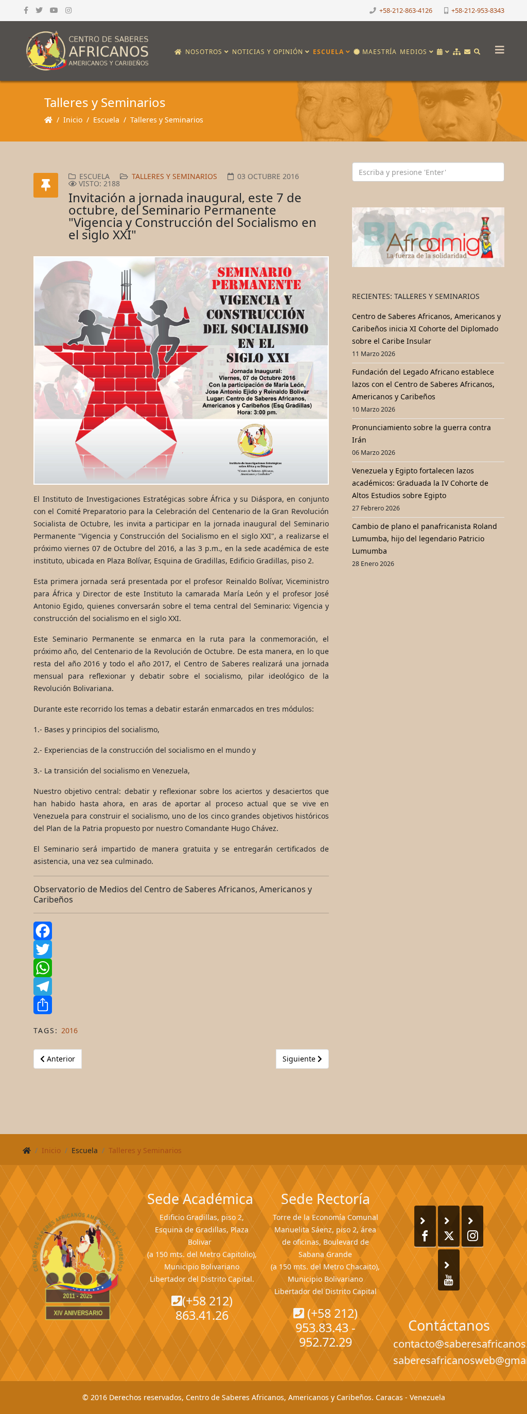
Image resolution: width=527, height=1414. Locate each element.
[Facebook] (181, 931)
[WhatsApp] (181, 968)
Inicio (72, 120)
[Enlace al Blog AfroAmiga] (428, 237)
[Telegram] (181, 986)
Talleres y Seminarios (166, 120)
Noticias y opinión (267, 51)
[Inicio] (178, 52)
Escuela (328, 51)
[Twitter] (181, 949)
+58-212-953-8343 (477, 10)
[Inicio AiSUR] (78, 1266)
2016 (69, 1030)
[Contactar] (467, 52)
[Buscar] (477, 52)
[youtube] (54, 10)
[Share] (181, 1005)
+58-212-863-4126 (405, 10)
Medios (413, 51)
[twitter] (39, 10)
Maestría (378, 51)
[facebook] (26, 10)
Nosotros (203, 51)
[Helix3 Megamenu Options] (497, 46)
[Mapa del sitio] (457, 52)
